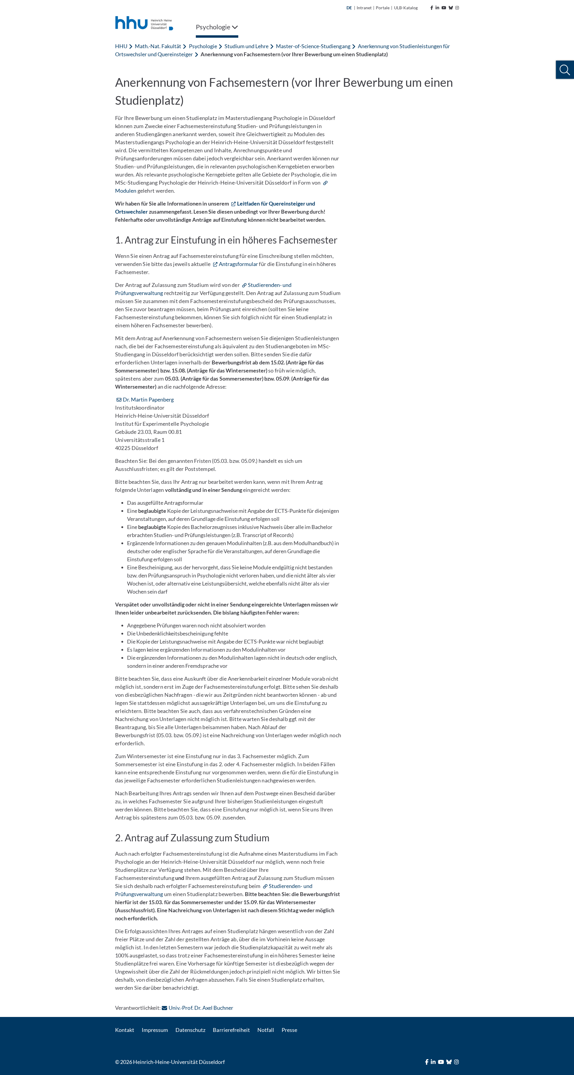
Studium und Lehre (246, 46)
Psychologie (203, 46)
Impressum (155, 1030)
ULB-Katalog (406, 7)
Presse (289, 1030)
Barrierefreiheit (231, 1030)
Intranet (364, 7)
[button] (565, 70)
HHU (121, 46)
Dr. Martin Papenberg (148, 399)
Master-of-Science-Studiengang (313, 46)
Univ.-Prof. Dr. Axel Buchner (201, 1007)
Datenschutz (190, 1030)
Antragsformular (238, 264)
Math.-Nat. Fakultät (158, 46)
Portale (383, 7)
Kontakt (124, 1030)
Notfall (265, 1030)
